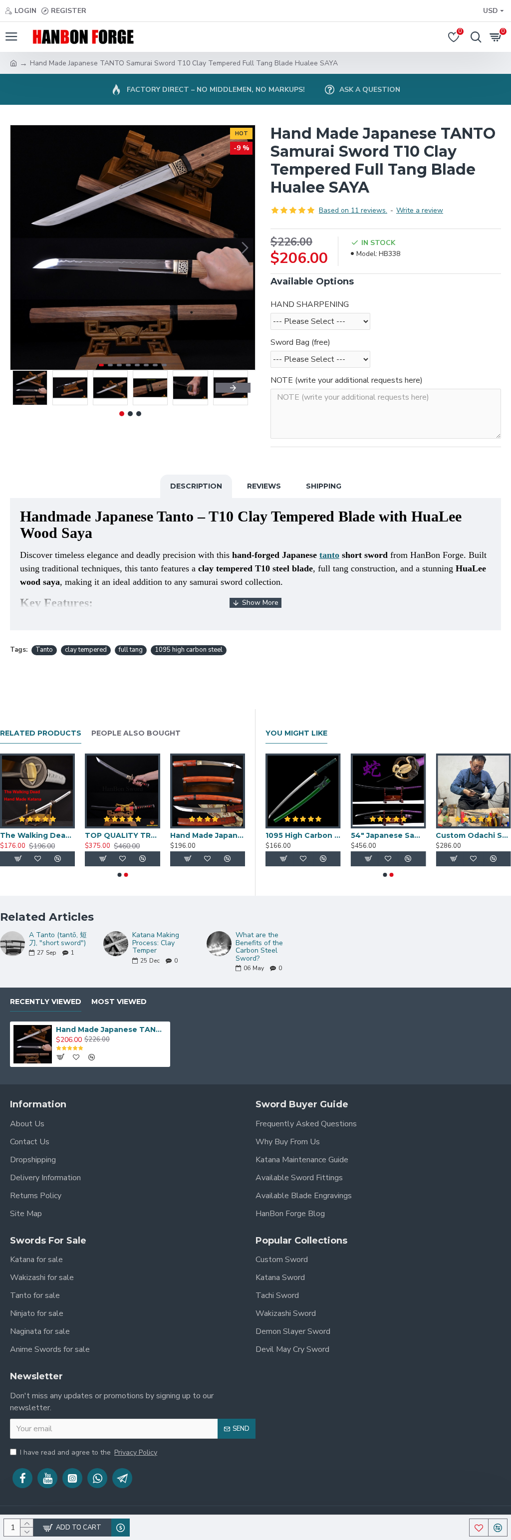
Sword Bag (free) (300, 342)
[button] (20, 247)
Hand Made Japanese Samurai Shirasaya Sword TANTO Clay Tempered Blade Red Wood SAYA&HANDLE (207, 835)
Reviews (264, 486)
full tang (131, 649)
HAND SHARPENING (309, 304)
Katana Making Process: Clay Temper (155, 942)
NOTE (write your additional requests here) (346, 380)
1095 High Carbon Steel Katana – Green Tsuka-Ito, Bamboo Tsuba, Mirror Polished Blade (303, 835)
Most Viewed (119, 1002)
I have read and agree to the (88, 1452)
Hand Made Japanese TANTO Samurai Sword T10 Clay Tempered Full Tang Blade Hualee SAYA (111, 1029)
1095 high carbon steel (189, 649)
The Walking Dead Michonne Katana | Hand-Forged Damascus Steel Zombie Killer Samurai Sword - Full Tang (37, 835)
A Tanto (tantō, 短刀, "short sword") (58, 939)
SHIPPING (323, 486)
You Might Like (296, 733)
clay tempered (86, 649)
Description (196, 486)
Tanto (44, 649)
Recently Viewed (45, 1002)
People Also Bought (136, 733)
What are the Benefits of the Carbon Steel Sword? (259, 946)
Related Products (40, 733)
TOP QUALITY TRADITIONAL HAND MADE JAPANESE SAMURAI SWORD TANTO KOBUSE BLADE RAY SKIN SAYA (122, 835)
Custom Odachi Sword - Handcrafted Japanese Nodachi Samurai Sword (473, 835)
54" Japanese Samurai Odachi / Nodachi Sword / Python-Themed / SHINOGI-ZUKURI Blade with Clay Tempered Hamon (388, 835)
